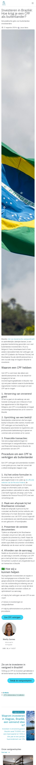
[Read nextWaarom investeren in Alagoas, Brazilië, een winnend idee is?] (30, 726)
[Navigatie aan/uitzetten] (33, 3)
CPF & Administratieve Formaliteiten (14, 695)
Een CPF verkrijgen (12, 617)
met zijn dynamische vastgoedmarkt (21, 339)
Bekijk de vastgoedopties (21, 680)
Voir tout (4, 752)
